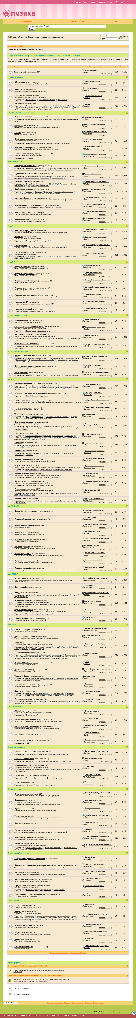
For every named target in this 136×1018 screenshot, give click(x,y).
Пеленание (53, 386)
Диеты (28, 338)
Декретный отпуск (41, 170)
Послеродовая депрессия (35, 346)
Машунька (87, 247)
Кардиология (61, 769)
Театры (56, 695)
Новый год (29, 595)
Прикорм (29, 375)
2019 (33, 258)
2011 (51, 256)
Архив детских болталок (53, 848)
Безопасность (56, 453)
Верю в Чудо (88, 562)
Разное (37, 477)
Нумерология (73, 701)
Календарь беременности (59, 1016)
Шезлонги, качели (36, 921)
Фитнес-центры (67, 761)
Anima (86, 126)
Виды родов (30, 241)
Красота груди (61, 360)
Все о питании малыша (18, 352)
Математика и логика (40, 437)
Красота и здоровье (16, 747)
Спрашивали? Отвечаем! (18, 853)
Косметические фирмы (44, 778)
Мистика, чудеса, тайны (22, 703)
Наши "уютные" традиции (42, 647)
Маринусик (88, 866)
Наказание (29, 455)
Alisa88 (86, 346)
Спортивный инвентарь (66, 919)
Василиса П (88, 646)
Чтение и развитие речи (22, 437)
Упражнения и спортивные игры (48, 761)
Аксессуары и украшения (50, 785)
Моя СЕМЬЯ (13, 574)
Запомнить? (124, 36)
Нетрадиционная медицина (35, 143)
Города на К (22, 107)
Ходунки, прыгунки (20, 921)
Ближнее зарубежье (28, 109)
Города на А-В (64, 106)
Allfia (85, 824)
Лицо (59, 754)
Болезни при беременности (64, 192)
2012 (57, 256)
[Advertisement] (87, 12)
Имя (101, 36)
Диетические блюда (42, 658)
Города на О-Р (45, 107)
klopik (86, 735)
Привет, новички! (15, 77)
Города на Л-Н (33, 107)
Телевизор (45, 453)
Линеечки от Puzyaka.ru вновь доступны (25, 49)
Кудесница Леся (89, 436)
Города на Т (68, 107)
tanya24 (87, 948)
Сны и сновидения (50, 701)
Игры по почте (62, 100)
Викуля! (87, 90)
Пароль (102, 39)
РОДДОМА (12, 262)
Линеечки (111, 2)
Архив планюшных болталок (32, 849)
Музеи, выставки (67, 695)
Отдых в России (31, 469)
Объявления (13, 900)
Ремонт (16, 649)
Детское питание (40, 375)
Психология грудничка (46, 387)
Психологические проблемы (50, 193)
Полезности (35, 439)
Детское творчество (46, 485)
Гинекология (38, 769)
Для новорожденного (33, 426)
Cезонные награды (32, 804)
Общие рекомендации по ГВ (35, 358)
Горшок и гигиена (37, 417)
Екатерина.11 (88, 686)
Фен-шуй (57, 647)
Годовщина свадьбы (21, 597)
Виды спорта (30, 761)
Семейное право (32, 890)
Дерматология (50, 769)
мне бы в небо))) (90, 838)
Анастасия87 (88, 906)
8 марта (74, 595)
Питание (49, 176)
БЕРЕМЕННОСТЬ (15, 162)
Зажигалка (87, 940)
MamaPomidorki (89, 274)
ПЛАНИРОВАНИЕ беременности (21, 113)
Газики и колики (65, 386)
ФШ (27, 743)
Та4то (86, 303)
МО (56, 106)
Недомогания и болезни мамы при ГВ (41, 360)
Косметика (29, 778)
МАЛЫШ (11, 379)
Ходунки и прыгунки (21, 429)
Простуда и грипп (74, 769)
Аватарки (37, 1016)
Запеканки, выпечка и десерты (31, 656)
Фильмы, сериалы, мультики (36, 693)
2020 (33, 495)
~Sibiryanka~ (88, 358)
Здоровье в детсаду (66, 501)
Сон (45, 386)
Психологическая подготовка (47, 501)
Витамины (58, 176)
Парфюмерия (59, 778)
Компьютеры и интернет (34, 678)
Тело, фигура (30, 754)
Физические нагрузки (40, 338)
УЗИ (50, 184)
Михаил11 (87, 453)
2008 (33, 256)
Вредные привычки (32, 453)
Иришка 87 (88, 191)
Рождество (39, 595)
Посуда (28, 647)
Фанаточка (88, 926)
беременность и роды (125, 1012)
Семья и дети (30, 604)
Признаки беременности (34, 168)
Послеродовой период (17, 315)
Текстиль (65, 647)
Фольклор (29, 158)
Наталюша (88, 519)
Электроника (59, 678)
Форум (85, 2)
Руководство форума (78, 953)
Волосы (65, 754)
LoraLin (86, 321)
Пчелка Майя (88, 603)
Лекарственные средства (58, 338)
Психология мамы (46, 418)
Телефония (49, 678)
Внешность (45, 178)
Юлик (86, 720)
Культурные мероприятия (63, 469)
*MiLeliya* (87, 693)
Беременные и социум (64, 170)
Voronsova (87, 880)
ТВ (49, 693)
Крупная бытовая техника (31, 680)
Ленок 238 (87, 282)
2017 (22, 258)
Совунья (87, 106)
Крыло (86, 141)
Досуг (52, 170)
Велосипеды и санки (69, 428)
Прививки (66, 445)
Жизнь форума (14, 789)
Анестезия (53, 241)
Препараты (48, 192)
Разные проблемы (32, 193)
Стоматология (21, 771)
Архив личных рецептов (60, 658)
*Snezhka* (87, 888)
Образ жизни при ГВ (72, 358)
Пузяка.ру (88, 1003)
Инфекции (38, 192)
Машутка (87, 831)
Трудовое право (45, 890)
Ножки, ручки (42, 754)
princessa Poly (89, 156)
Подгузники (47, 426)
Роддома (93, 2)
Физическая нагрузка (32, 178)
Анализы (29, 192)
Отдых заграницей (46, 469)
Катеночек (87, 337)
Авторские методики (21, 439)
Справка (67, 1003)
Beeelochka (88, 231)
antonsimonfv (43, 981)
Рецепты (52, 375)
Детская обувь (63, 916)
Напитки (66, 656)
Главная (77, 2)
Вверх (101, 1003)
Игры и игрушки (55, 437)
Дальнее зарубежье (44, 109)
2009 (39, 256)
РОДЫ (10, 226)
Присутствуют (13, 966)
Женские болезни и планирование (58, 143)
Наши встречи (31, 100)
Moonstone (88, 526)
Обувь (36, 785)
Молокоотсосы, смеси (66, 917)
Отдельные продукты (71, 375)
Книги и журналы (58, 693)
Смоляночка (18, 972)
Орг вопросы (30, 501)
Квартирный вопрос (37, 649)
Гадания (39, 701)
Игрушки (25, 917)
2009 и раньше (31, 493)
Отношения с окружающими (55, 346)
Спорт (44, 439)
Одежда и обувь (58, 426)
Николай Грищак (89, 468)
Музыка (27, 695)
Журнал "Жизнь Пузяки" (47, 100)
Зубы (74, 445)
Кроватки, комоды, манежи (48, 917)
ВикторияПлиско (89, 580)
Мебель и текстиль (31, 428)
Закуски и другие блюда (52, 656)
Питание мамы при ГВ (55, 358)
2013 (62, 256)
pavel (86, 678)
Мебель (73, 647)
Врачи (35, 447)
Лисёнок (87, 664)
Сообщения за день (77, 21)
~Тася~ (86, 119)
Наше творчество (15, 707)
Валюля (87, 595)
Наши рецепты (28, 658)
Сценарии (45, 477)
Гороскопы (29, 701)
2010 (45, 256)
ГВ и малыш (25, 361)
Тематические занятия (34, 436)
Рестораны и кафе (38, 695)
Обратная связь (77, 1003)
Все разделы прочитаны (59, 953)
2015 (74, 256)
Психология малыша (30, 418)
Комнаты (25, 649)
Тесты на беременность (53, 168)
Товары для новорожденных (46, 916)
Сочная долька (89, 547)
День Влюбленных (52, 595)
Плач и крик (32, 387)
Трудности (44, 396)
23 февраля (65, 595)
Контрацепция (31, 331)
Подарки (29, 477)
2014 (68, 256)
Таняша (87, 619)
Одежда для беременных (22, 919)
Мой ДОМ (12, 625)
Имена (45, 1016)
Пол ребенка (30, 184)
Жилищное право (59, 890)
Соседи (119, 2)
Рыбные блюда (44, 655)
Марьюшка (88, 701)
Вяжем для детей (32, 715)
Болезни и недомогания (52, 445)
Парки (50, 695)
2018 (27, 258)
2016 (16, 258)
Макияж (52, 754)
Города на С (57, 107)
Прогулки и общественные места (57, 417)
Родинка (87, 540)
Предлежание (42, 184)
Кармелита (88, 587)
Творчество (69, 436)
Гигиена (28, 386)
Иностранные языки (70, 437)
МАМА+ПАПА (13, 506)
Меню (59, 375)
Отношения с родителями (68, 604)
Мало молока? (21, 360)
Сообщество (27, 21)
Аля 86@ (87, 98)
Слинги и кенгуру (50, 919)
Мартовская (88, 500)
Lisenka (86, 727)
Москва (49, 106)
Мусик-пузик (88, 916)
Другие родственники (21, 606)
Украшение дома (57, 477)
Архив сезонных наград (34, 848)
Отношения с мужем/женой (47, 604)
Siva (85, 255)
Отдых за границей (46, 614)
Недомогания (19, 193)
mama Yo (87, 72)
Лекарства (18, 447)
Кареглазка (88, 206)
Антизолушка (88, 784)
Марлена (87, 933)
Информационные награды (51, 804)
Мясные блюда (57, 655)
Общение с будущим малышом (38, 185)
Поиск (116, 21)
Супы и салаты (31, 655)
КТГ (56, 184)
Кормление (38, 386)
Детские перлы (31, 485)
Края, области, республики (35, 106)
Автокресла (30, 916)
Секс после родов (44, 331)
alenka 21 (87, 859)
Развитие (59, 387)
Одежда (29, 785)
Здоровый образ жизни (34, 445)
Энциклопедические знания (53, 436)
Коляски (33, 917)
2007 (27, 256)
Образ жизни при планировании (37, 119)
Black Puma (88, 133)
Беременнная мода (58, 178)
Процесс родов (42, 241)
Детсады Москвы (20, 502)
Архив (95, 1003)
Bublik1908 (87, 267)
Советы (102, 2)
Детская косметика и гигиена (50, 428)
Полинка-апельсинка (91, 630)
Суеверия (62, 701)
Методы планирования (58, 119)
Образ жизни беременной (35, 176)
